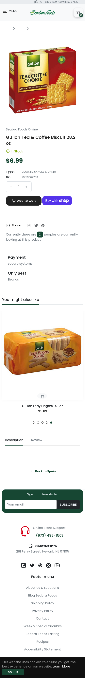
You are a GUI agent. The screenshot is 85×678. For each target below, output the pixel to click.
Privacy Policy (42, 611)
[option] (42, 367)
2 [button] (38, 422)
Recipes (42, 641)
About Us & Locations (42, 587)
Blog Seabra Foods (42, 595)
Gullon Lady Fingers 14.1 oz (42, 406)
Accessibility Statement (42, 649)
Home (6, 28)
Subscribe (68, 504)
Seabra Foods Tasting (42, 634)
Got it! (13, 671)
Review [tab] (36, 440)
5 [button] (51, 422)
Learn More (61, 666)
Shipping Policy (42, 603)
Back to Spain (45, 471)
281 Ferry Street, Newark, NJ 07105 (59, 2)
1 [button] (34, 422)
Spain (20, 28)
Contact (42, 618)
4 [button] (47, 422)
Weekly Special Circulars (43, 626)
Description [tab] (14, 440)
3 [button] (42, 422)
